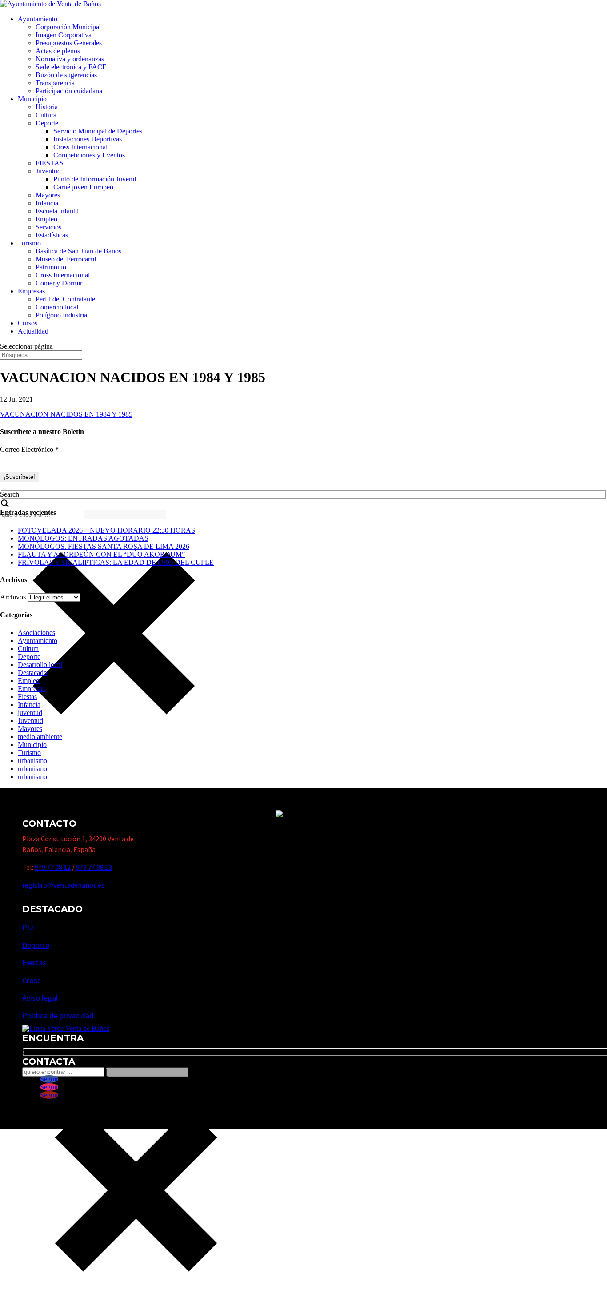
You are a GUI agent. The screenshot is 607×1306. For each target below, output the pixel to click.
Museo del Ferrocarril (66, 259)
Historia (47, 107)
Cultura (46, 115)
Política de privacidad (58, 1015)
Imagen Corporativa (64, 35)
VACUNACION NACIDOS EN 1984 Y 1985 (66, 414)
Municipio (32, 99)
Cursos (27, 323)
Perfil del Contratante (65, 299)
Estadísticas (52, 235)
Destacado (32, 672)
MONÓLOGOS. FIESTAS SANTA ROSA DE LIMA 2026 (103, 546)
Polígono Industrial (62, 315)
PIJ (27, 927)
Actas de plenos (58, 51)
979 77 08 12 (53, 867)
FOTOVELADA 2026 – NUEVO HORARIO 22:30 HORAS (106, 530)
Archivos (13, 597)
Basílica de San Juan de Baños (78, 251)
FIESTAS (50, 163)
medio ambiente (40, 736)
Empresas (31, 291)
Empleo (46, 219)
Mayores (48, 195)
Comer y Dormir (59, 283)
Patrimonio (51, 267)
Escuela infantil (57, 211)
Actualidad (33, 331)
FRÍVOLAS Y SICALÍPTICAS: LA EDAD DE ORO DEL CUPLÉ (116, 562)
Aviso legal (40, 998)
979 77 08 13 (94, 867)
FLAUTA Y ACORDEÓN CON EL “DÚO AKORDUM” (101, 554)
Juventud (48, 171)
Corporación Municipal (68, 27)
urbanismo (32, 760)
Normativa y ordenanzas (70, 59)
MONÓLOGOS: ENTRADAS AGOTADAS (83, 538)
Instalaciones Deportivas (87, 139)
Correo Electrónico (29, 449)
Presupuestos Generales (69, 43)
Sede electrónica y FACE (71, 67)
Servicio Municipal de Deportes (97, 131)
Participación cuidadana (69, 91)
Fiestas (27, 696)
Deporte (47, 123)
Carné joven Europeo (83, 187)
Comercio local (57, 307)
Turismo (29, 243)
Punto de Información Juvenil (94, 179)
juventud (30, 712)
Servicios (48, 227)
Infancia (47, 203)
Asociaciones (36, 632)
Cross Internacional (80, 147)
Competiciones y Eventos (89, 155)
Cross (31, 980)
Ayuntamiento (37, 19)
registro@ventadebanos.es (63, 884)
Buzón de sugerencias (66, 75)
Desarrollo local (40, 664)
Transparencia (55, 83)
